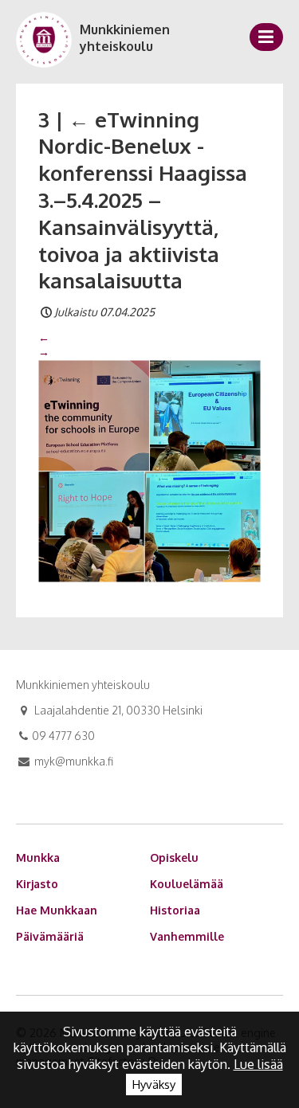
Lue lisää (258, 1064)
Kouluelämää (186, 884)
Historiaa (175, 910)
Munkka (38, 857)
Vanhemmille (187, 936)
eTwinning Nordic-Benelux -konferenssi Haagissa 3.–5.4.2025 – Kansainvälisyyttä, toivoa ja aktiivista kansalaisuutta (142, 200)
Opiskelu (174, 857)
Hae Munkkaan (56, 910)
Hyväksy (153, 1084)
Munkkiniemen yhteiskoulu (125, 38)
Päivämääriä (50, 936)
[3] (149, 470)
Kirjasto (37, 884)
